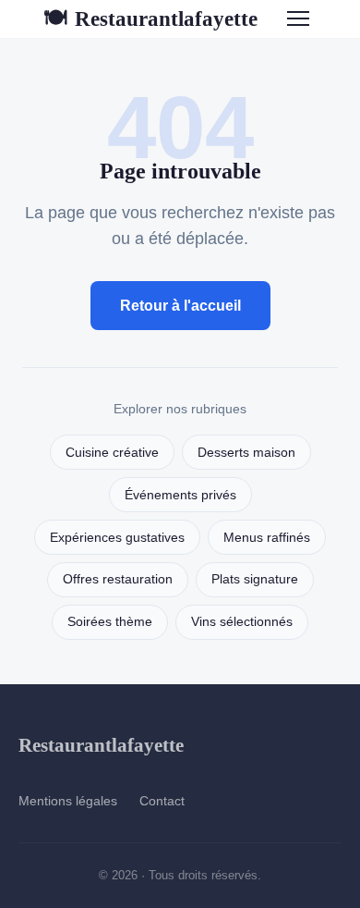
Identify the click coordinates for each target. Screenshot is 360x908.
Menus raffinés (266, 538)
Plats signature (254, 579)
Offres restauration (118, 579)
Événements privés (180, 495)
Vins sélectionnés (242, 622)
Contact (162, 800)
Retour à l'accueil (180, 305)
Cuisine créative (112, 453)
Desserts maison (246, 453)
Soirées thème (109, 622)
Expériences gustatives (117, 538)
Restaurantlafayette (150, 18)
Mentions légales (67, 800)
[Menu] (298, 18)
